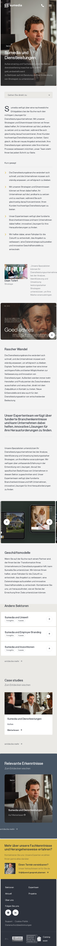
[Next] (49, 522)
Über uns (9, 900)
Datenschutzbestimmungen (18, 925)
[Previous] (7, 522)
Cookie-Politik (21, 921)
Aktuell (8, 893)
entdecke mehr (12, 661)
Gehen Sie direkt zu (17, 95)
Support (8, 921)
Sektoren (9, 887)
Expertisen (34, 887)
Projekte (32, 893)
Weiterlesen (13, 730)
